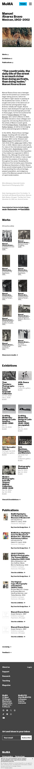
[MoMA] (6, 752)
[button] (30, 4)
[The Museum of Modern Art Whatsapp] (10, 714)
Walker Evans (7, 141)
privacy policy (8, 767)
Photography (12, 209)
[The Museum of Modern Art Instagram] (3, 710)
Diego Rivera (13, 125)
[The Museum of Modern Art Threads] (14, 710)
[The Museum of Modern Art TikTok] (3, 714)
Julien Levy (18, 143)
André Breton (18, 149)
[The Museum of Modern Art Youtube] (3, 717)
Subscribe (26, 738)
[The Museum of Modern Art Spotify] (7, 714)
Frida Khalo (23, 125)
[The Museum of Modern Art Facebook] (7, 710)
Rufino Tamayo (7, 127)
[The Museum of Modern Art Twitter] (10, 710)
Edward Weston (13, 115)
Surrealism (25, 209)
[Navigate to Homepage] (7, 4)
